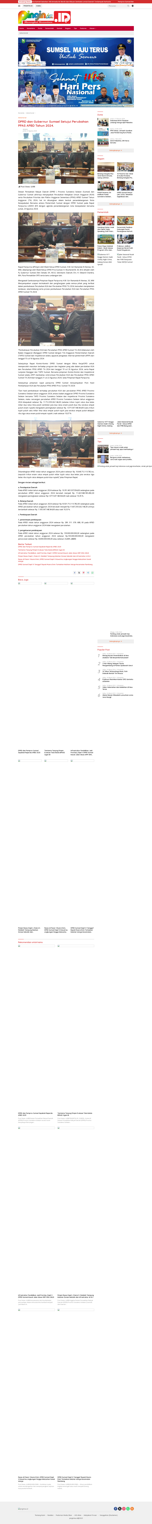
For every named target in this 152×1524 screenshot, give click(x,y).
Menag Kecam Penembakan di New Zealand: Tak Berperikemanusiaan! (115, 657)
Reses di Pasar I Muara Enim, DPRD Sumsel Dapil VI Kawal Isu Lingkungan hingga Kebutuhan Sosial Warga (54, 560)
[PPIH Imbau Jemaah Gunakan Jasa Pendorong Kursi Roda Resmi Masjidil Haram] (103, 132)
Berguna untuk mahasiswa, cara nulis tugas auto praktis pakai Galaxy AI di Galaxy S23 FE (121, 458)
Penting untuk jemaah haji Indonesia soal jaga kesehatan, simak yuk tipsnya (121, 635)
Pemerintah (49, 28)
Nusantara (31, 28)
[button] (128, 6)
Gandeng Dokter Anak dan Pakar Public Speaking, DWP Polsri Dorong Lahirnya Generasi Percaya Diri (105, 229)
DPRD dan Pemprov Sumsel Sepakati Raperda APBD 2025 (39, 547)
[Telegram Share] (88, 572)
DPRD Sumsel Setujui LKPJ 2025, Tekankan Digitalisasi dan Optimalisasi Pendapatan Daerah (125, 195)
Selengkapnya (114, 150)
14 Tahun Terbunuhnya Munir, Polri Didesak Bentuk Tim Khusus (115, 672)
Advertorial (23, 33)
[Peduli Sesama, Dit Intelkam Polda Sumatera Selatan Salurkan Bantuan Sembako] (105, 185)
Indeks (38, 6)
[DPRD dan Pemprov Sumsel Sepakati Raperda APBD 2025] (30, 665)
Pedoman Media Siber (64, 1515)
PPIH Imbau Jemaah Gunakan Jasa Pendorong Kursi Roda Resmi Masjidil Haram (121, 132)
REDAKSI (25, 129)
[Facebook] (115, 1509)
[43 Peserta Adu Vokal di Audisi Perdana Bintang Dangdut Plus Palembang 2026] (125, 167)
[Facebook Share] (74, 572)
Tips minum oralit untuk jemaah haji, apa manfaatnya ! (121, 448)
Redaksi (50, 1515)
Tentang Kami (40, 1515)
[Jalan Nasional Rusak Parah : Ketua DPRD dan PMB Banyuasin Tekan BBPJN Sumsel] (125, 336)
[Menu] (19, 6)
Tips (75, 28)
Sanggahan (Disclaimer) (109, 1515)
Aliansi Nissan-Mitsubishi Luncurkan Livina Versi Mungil (117, 696)
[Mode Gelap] (133, 6)
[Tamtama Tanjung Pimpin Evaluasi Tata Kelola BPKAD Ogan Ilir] (56, 665)
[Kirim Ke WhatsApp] (92, 572)
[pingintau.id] (44, 17)
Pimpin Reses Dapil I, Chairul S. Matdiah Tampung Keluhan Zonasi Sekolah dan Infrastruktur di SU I (54, 556)
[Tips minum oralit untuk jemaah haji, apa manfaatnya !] (103, 449)
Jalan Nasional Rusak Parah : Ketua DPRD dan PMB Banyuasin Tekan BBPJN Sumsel (125, 424)
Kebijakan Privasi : (90, 1515)
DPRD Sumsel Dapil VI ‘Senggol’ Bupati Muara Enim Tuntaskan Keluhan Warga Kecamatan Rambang (55, 564)
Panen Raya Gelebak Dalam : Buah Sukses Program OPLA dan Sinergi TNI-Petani (105, 248)
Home (21, 28)
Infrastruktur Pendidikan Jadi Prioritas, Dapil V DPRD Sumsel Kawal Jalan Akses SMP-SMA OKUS (53, 553)
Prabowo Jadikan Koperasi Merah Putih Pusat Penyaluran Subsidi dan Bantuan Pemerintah (125, 248)
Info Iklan (78, 1515)
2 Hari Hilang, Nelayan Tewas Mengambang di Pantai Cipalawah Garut (117, 665)
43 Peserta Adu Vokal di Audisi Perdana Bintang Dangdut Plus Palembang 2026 (125, 176)
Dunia (40, 28)
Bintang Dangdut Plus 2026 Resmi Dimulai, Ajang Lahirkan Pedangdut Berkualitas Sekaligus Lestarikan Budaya (105, 176)
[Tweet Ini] (79, 572)
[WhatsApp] (128, 1509)
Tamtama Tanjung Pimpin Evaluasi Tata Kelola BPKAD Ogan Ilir (41, 550)
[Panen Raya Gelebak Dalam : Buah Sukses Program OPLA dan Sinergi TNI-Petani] (105, 239)
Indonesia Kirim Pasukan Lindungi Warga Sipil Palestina (121, 122)
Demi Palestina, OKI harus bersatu (119, 142)
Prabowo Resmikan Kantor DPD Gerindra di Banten (117, 680)
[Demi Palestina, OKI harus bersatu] (103, 142)
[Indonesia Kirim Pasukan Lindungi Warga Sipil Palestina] (103, 122)
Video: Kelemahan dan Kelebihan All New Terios (117, 688)
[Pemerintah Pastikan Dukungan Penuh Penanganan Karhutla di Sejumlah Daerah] (125, 220)
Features (83, 28)
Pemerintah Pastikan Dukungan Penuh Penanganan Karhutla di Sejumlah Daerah (125, 229)
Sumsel (59, 28)
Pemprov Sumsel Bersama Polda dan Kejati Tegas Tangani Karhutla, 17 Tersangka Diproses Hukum (97, 2)
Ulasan (92, 28)
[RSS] (132, 1509)
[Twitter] (120, 1509)
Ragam (68, 28)
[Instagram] (124, 1509)
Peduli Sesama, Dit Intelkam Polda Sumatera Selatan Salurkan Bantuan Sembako (104, 195)
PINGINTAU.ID (28, 6)
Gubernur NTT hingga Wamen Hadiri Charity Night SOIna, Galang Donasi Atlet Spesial (105, 424)
